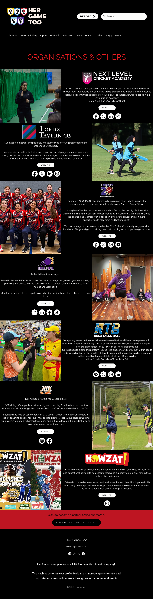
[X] (103, 116)
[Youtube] (118, 245)
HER (34, 10)
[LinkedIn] (111, 116)
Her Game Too (76, 540)
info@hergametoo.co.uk (76, 546)
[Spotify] (96, 374)
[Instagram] (118, 116)
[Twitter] (78, 553)
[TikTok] (57, 312)
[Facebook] (96, 116)
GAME (37, 16)
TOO (34, 22)
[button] (67, 35)
